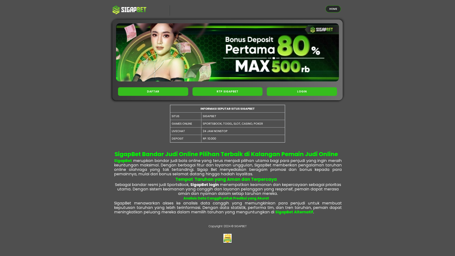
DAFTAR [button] (153, 91)
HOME (333, 9)
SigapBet (123, 160)
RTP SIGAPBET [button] (227, 91)
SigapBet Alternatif (294, 212)
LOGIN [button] (302, 91)
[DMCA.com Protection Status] (227, 242)
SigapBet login (204, 184)
